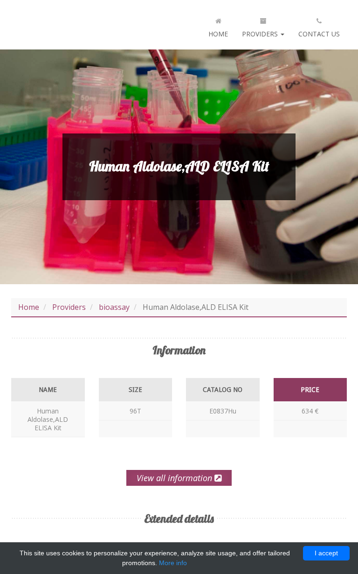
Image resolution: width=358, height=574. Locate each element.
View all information (175, 477)
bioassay (114, 307)
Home (218, 33)
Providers (261, 33)
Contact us (319, 33)
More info (173, 563)
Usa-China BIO (69, 24)
